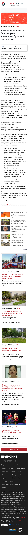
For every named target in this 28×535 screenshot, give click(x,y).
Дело (19, 472)
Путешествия (5, 478)
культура (6, 204)
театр (11, 204)
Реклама (12, 481)
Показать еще (14, 449)
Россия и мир (6, 475)
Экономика (5, 472)
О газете (4, 481)
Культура (14, 475)
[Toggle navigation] (4, 9)
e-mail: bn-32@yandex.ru (19, 521)
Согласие (4, 487)
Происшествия (21, 468)
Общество (11, 468)
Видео (13, 478)
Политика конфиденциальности (11, 484)
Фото (19, 478)
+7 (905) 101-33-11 (8, 519)
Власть (4, 468)
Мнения (13, 472)
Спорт (21, 475)
